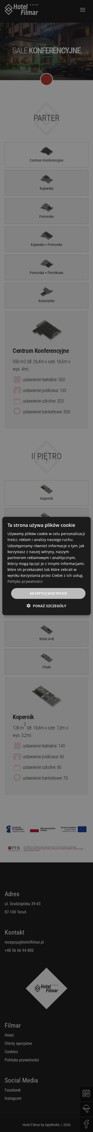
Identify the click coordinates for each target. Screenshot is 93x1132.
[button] (46, 606)
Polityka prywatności (25, 581)
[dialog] (46, 566)
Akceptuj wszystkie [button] (48, 593)
